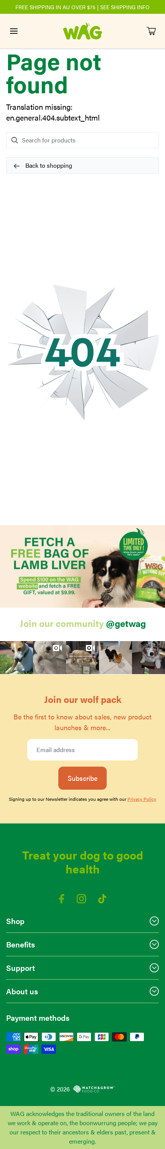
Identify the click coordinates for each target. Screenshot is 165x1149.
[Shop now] (82, 566)
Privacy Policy (141, 798)
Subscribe (82, 778)
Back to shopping (48, 165)
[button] (16, 657)
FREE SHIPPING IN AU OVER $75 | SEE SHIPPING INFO (82, 7)
